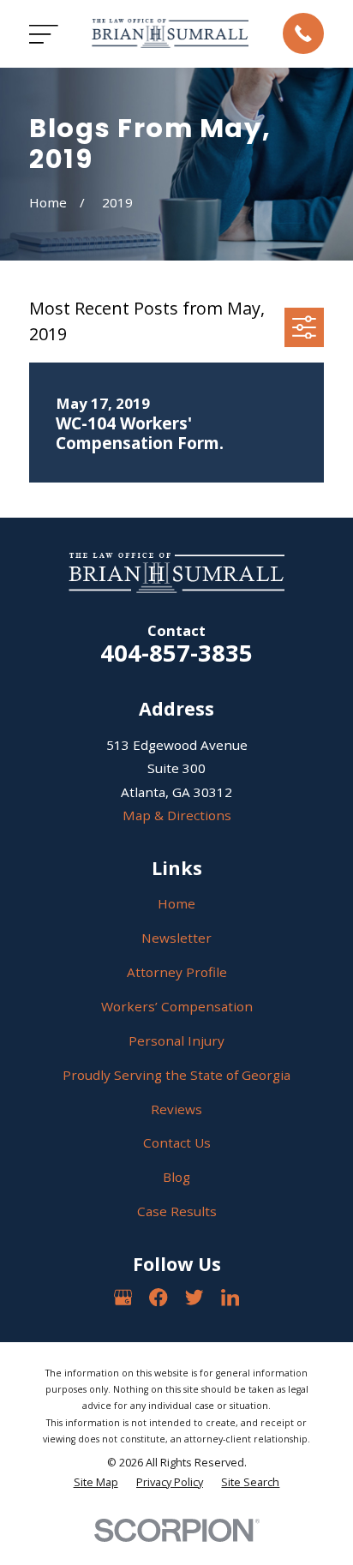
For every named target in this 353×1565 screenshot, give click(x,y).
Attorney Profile (177, 971)
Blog (176, 1176)
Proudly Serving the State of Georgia (176, 1074)
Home (176, 903)
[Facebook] (158, 1297)
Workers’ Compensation (177, 1006)
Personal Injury (176, 1040)
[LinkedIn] (230, 1297)
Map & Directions (177, 815)
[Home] (170, 33)
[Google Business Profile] (123, 1297)
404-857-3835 (176, 653)
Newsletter (176, 937)
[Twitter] (194, 1297)
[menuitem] (96, 1482)
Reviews (176, 1109)
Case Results (177, 1211)
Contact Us (177, 1142)
